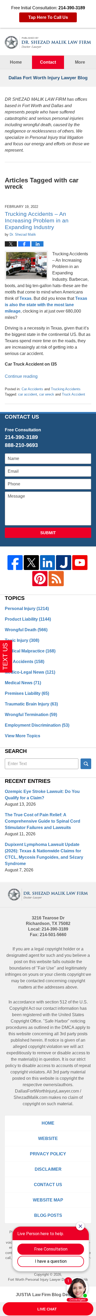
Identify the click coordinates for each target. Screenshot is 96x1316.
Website (48, 1138)
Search (86, 763)
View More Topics (22, 736)
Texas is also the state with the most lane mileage (46, 304)
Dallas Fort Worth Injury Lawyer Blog (48, 42)
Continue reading (21, 376)
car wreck (46, 394)
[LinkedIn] (47, 562)
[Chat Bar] (48, 1309)
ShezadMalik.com (30, 1097)
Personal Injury (27, 608)
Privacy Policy (48, 1154)
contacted (35, 981)
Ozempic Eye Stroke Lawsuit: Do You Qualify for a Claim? (42, 794)
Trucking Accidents (66, 389)
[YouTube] (79, 562)
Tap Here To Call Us (48, 17)
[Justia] (63, 562)
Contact (48, 62)
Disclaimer (48, 1169)
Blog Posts (48, 1215)
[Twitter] (31, 562)
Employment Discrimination (37, 725)
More (80, 62)
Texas (25, 298)
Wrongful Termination (31, 714)
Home (16, 62)
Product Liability (28, 619)
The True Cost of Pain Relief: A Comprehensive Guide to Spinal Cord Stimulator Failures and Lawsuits (42, 821)
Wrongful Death (26, 630)
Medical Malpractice (30, 651)
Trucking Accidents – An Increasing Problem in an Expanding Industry (37, 220)
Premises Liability (27, 693)
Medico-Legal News (30, 672)
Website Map (48, 1200)
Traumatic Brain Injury (31, 704)
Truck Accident (73, 394)
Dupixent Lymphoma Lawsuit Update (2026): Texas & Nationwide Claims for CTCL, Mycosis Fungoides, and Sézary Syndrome (44, 854)
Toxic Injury (22, 640)
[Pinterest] (39, 578)
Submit (48, 532)
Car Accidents (32, 389)
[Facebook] (15, 562)
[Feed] (56, 578)
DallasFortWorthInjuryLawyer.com (47, 1091)
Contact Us (48, 1184)
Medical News (23, 683)
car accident (27, 394)
